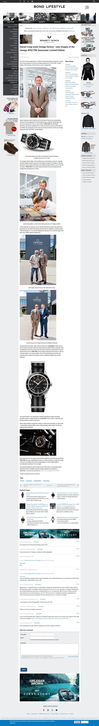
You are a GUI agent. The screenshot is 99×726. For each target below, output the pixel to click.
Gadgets (15, 34)
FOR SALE (14, 66)
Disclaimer (34, 713)
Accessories (14, 31)
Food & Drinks (13, 38)
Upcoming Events (12, 80)
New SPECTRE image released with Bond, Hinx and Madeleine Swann (66, 485)
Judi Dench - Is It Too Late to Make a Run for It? (71, 104)
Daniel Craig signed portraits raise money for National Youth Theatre (72, 68)
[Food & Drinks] (72, 23)
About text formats (73, 656)
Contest (15, 85)
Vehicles (15, 36)
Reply (78, 541)
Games (15, 59)
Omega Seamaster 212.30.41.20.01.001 (67, 493)
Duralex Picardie (87, 182)
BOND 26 (63, 28)
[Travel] (88, 23)
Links (15, 94)
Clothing (15, 29)
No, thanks (84, 722)
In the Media (14, 89)
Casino (15, 43)
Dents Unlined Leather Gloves (91, 163)
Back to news (23, 57)
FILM (34, 28)
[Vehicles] (57, 23)
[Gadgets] (42, 23)
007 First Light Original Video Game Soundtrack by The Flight (71, 76)
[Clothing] (11, 23)
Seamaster (29, 480)
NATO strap (46, 480)
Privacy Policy (55, 713)
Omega (22, 480)
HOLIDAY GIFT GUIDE (11, 78)
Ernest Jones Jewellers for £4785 (49, 470)
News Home (49, 485)
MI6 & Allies (14, 50)
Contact (15, 87)
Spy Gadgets (13, 57)
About (28, 713)
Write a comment (73, 57)
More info (12, 723)
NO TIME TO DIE (12, 75)
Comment (23, 643)
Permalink (36, 542)
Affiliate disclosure (44, 713)
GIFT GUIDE (70, 28)
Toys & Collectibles (12, 64)
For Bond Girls (13, 45)
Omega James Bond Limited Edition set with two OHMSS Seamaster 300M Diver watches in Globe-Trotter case (37, 506)
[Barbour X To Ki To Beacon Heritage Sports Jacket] (88, 153)
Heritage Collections (11, 52)
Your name (23, 634)
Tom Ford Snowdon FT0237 (90, 173)
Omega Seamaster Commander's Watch (67, 517)
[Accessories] (26, 23)
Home (4, 1)
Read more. (72, 31)
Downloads (14, 61)
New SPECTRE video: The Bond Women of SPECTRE (32, 485)
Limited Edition (37, 480)
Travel (15, 41)
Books (15, 55)
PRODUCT (45, 28)
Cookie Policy (64, 713)
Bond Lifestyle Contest (89, 167)
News (15, 71)
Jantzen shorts (87, 179)
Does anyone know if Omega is (33, 560)
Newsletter (14, 92)
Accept (77, 722)
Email (21, 637)
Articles (15, 73)
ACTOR (39, 28)
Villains (15, 48)
